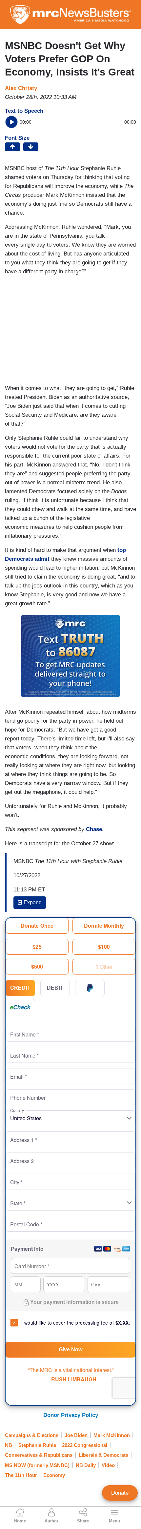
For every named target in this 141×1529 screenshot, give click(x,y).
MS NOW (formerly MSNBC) (37, 1465)
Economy (54, 1475)
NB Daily (86, 1465)
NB (8, 1445)
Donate (120, 1493)
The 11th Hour (21, 1475)
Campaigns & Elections (31, 1435)
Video (108, 1465)
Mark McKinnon (111, 1435)
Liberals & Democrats (103, 1455)
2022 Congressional (84, 1445)
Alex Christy (21, 88)
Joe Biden (76, 1435)
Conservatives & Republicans (38, 1455)
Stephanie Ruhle (37, 1445)
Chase (94, 829)
